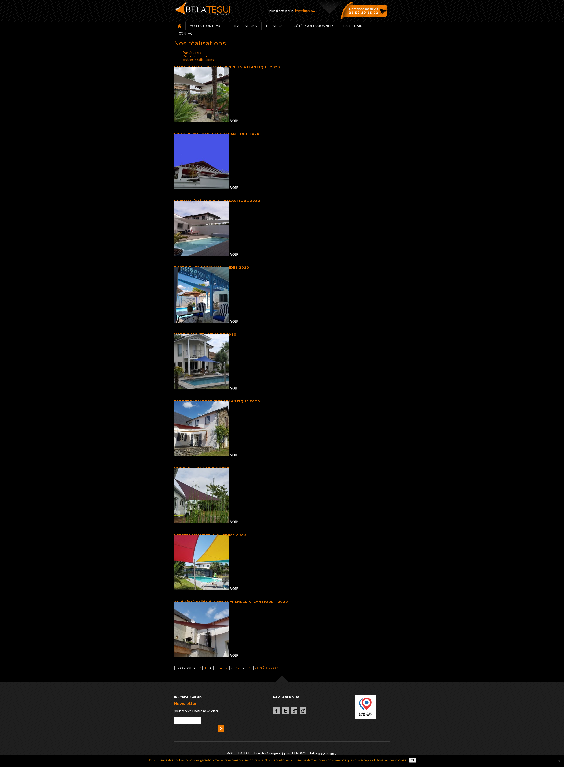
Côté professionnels (314, 26)
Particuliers (192, 53)
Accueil (179, 26)
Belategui (275, 26)
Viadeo (303, 710)
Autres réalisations (198, 60)
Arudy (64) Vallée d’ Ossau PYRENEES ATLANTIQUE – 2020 (231, 602)
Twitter (285, 710)
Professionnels (195, 56)
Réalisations (245, 26)
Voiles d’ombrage (207, 26)
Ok (413, 760)
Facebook (276, 710)
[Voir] (202, 121)
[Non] (558, 761)
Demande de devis (365, 10)
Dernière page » (267, 667)
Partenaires (355, 26)
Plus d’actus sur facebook (292, 11)
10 (238, 667)
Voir (234, 121)
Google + (294, 710)
